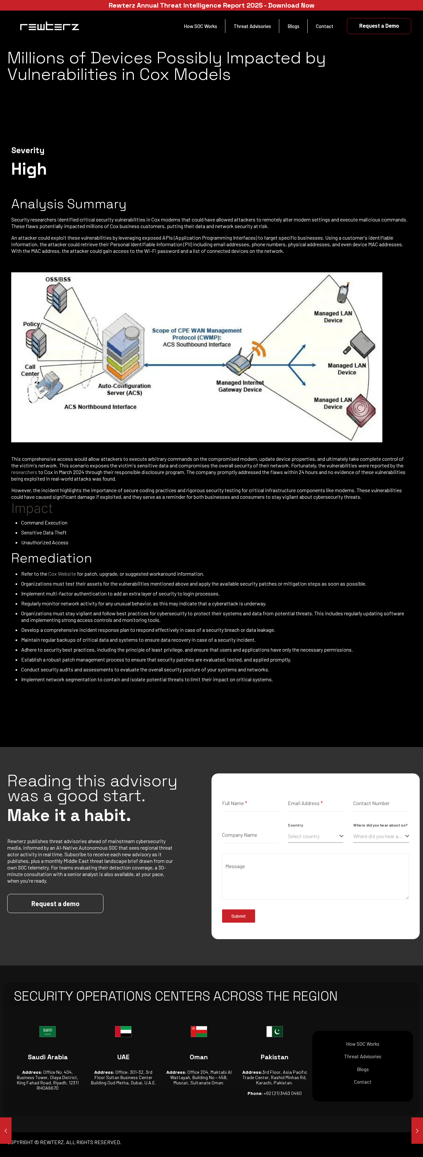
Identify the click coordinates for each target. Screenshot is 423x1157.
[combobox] (316, 836)
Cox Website (62, 573)
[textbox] (314, 836)
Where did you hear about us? (380, 825)
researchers (24, 472)
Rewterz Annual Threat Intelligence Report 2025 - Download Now (212, 5)
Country (295, 825)
